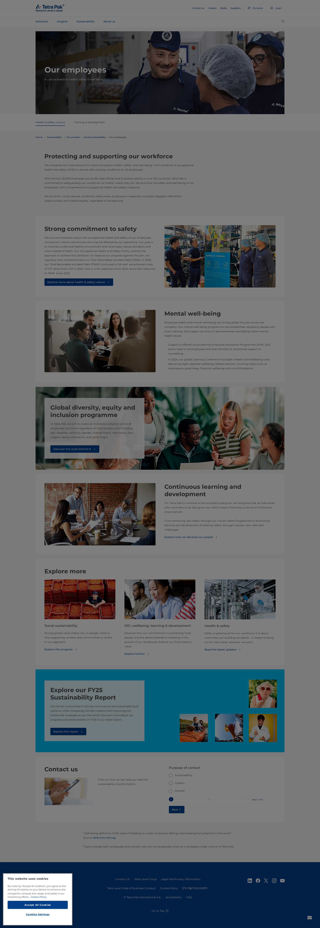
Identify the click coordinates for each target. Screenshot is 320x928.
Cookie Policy (39, 896)
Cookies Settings (38, 914)
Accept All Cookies (37, 904)
